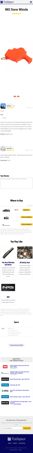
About (9, 443)
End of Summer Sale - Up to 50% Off (20, 397)
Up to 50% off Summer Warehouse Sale (19, 391)
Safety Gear (15, 6)
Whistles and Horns (23, 6)
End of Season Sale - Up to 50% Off (19, 379)
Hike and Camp (8, 6)
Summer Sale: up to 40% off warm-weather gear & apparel (19, 372)
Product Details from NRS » (16, 345)
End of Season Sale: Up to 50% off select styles (19, 366)
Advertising (22, 443)
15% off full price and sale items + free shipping (20, 402)
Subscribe (26, 428)
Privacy (20, 449)
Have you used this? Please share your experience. (14, 178)
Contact (15, 443)
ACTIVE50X (18, 404)
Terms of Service (13, 449)
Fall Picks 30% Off (15, 385)
